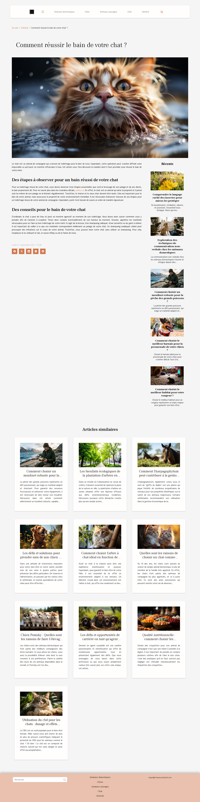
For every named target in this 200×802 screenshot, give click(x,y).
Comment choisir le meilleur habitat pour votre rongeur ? (167, 392)
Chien (87, 11)
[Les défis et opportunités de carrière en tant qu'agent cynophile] (100, 618)
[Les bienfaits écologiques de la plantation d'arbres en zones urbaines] (100, 454)
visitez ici (80, 190)
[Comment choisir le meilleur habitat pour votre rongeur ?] (167, 375)
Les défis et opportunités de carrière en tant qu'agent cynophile (100, 639)
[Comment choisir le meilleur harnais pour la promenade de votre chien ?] (167, 327)
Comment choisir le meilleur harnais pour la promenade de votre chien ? (167, 345)
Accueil (15, 27)
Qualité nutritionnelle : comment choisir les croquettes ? (158, 639)
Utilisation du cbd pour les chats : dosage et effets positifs (41, 724)
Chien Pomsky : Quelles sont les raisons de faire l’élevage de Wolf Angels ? (41, 639)
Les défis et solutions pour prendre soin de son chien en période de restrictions (41, 557)
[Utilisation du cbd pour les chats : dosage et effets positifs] (41, 703)
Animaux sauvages (108, 11)
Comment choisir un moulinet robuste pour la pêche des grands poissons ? (167, 296)
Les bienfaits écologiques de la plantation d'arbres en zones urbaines (100, 475)
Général (145, 11)
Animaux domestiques (64, 11)
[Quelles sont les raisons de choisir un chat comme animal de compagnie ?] (159, 536)
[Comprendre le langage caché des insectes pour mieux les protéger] (167, 180)
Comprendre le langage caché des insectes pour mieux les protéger (167, 197)
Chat (129, 11)
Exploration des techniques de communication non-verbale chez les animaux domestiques (167, 246)
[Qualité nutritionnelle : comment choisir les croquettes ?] (159, 618)
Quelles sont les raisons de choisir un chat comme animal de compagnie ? (159, 557)
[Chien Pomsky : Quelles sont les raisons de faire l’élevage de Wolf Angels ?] (41, 618)
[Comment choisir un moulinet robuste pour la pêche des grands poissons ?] (167, 278)
